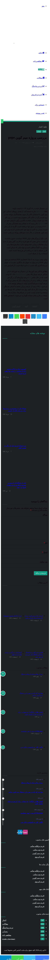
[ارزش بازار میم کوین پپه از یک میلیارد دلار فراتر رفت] (33, 601)
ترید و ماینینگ (37, 86)
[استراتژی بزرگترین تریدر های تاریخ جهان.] (12, 637)
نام (45, 543)
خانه (40, 53)
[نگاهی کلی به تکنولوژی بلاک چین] (9, 755)
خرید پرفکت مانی (37, 846)
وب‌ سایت (43, 562)
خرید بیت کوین (38, 853)
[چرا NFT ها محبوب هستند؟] (12, 601)
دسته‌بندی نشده (8, 939)
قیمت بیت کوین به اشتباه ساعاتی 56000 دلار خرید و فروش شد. (34, 654)
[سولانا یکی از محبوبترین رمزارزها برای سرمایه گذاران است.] (14, 393)
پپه (26, 306)
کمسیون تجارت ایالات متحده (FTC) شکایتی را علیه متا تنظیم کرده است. (15, 371)
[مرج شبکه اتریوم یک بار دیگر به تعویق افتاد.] (14, 430)
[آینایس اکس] (26, 43)
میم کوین (15, 306)
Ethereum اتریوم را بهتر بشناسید (32, 731)
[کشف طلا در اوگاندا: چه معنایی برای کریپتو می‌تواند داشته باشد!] (9, 719)
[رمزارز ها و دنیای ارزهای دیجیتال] (9, 681)
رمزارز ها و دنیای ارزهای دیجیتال (32, 674)
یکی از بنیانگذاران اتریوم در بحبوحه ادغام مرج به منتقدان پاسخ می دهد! (16, 485)
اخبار (40, 70)
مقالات (40, 78)
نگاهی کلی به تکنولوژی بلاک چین (31, 747)
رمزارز (39, 131)
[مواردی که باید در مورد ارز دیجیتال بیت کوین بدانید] (9, 700)
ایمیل (44, 552)
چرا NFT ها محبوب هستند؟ (12, 616)
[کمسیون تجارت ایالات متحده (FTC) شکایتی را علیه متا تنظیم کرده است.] (14, 353)
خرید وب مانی (38, 850)
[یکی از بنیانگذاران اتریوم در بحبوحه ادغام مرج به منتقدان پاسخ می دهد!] (14, 467)
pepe (34, 306)
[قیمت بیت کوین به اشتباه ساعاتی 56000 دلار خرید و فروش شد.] (33, 637)
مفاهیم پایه (37, 61)
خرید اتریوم (39, 857)
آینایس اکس (38, 142)
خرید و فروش (36, 95)
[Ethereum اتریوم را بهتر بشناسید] (9, 737)
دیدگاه (45, 515)
